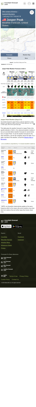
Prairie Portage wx (3, 189)
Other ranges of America (9, 11)
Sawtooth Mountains (8, 14)
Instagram (21, 240)
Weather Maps (5, 242)
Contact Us (15, 279)
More (26, 58)
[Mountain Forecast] (9, 3)
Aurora (2, 156)
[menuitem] (9, 55)
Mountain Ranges (6, 240)
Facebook (21, 237)
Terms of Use (13, 276)
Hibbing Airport (4, 200)
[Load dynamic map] (18, 40)
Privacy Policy (24, 276)
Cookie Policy (5, 279)
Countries (4, 237)
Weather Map (26, 55)
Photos (9, 58)
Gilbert (2, 166)
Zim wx (2, 194)
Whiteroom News (6, 245)
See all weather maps (4, 92)
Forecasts (9, 55)
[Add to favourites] (32, 12)
